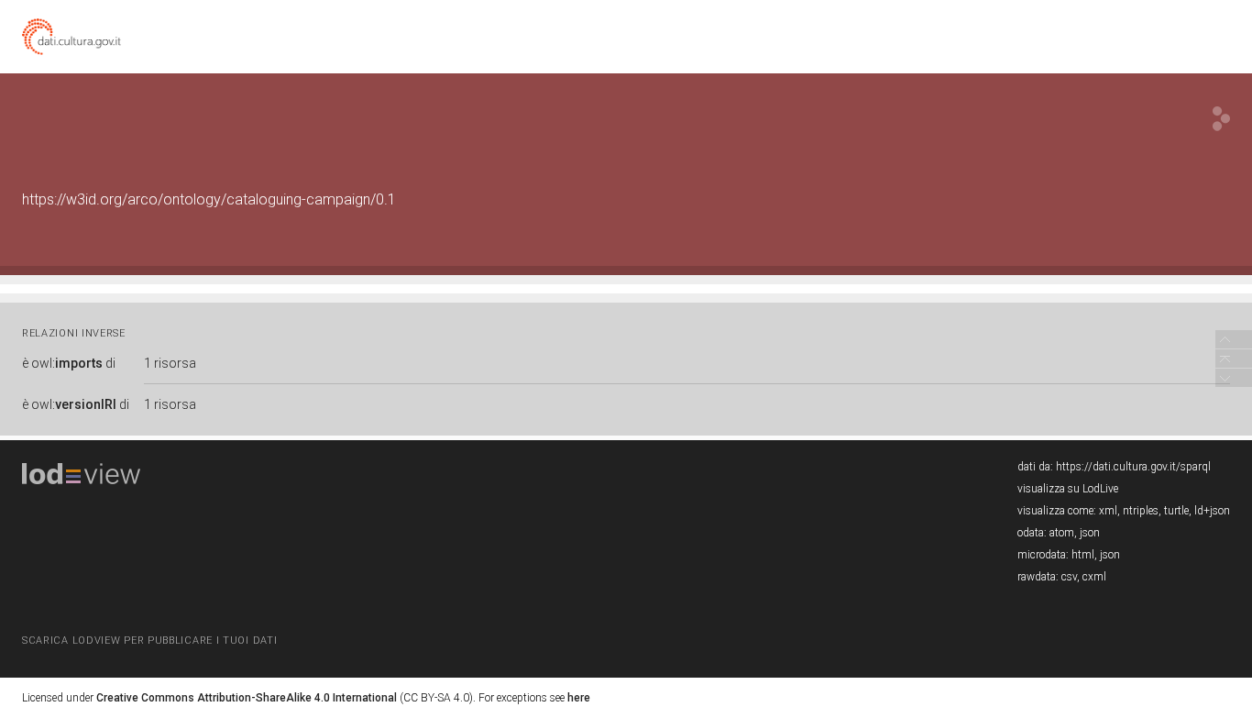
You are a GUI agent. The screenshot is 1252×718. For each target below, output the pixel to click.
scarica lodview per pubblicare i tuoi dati (149, 640)
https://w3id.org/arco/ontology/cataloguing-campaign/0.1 (209, 199)
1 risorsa (170, 363)
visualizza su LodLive (1067, 488)
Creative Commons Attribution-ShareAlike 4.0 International (246, 697)
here (578, 697)
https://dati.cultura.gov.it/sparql (1133, 466)
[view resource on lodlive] (1221, 118)
